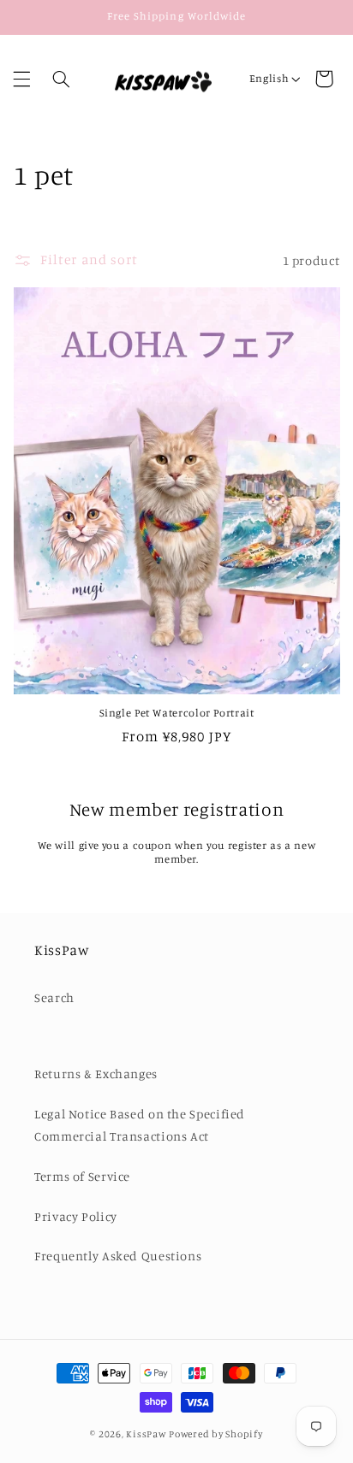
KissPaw (146, 1434)
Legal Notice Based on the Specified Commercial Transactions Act (139, 1124)
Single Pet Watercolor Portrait (176, 712)
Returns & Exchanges (96, 1073)
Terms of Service (82, 1176)
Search (54, 997)
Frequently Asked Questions (117, 1255)
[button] (21, 78)
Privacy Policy (75, 1216)
